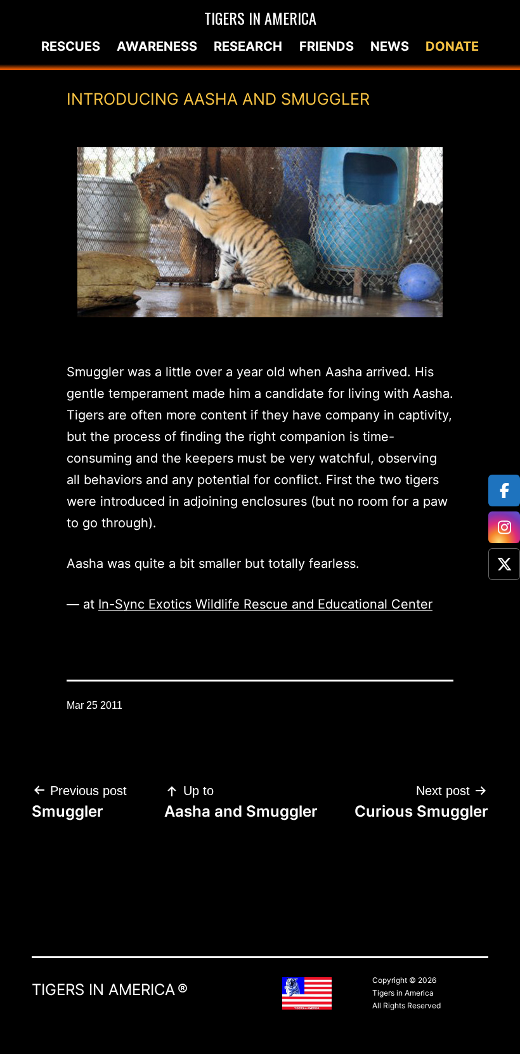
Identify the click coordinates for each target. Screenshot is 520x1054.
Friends (326, 46)
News (389, 46)
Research (248, 46)
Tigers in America (260, 17)
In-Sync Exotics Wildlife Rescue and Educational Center (265, 604)
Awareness (157, 46)
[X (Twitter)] (504, 564)
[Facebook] (504, 490)
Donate (452, 46)
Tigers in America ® (110, 989)
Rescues (70, 46)
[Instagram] (504, 527)
